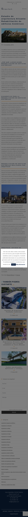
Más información (20, 264)
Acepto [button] (13, 264)
